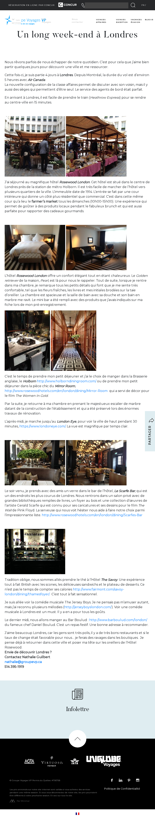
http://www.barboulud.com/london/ (118, 620)
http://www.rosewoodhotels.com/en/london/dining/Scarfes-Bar (92, 515)
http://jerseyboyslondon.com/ (88, 607)
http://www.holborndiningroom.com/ (66, 381)
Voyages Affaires (101, 21)
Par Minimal (23, 801)
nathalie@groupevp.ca (23, 662)
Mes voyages (46, 20)
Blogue (149, 20)
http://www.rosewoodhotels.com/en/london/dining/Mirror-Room (56, 391)
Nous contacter (77, 20)
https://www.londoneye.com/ (42, 426)
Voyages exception (122, 21)
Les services (16, 21)
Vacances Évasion (136, 21)
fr (143, 5)
